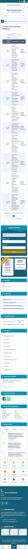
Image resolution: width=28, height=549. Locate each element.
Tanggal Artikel (8, 41)
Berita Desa (7, 339)
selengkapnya (9, 380)
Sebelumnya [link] (8, 216)
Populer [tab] (15, 429)
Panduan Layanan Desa (10, 349)
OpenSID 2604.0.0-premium (9, 541)
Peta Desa (6, 366)
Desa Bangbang (21, 540)
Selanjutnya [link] (19, 218)
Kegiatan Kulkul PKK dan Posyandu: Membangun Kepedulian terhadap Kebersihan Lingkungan (14, 445)
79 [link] (13, 218)
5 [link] (6, 218)
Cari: (5, 37)
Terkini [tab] (6, 429)
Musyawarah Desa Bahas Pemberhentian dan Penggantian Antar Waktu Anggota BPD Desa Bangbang (15, 98)
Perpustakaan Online (9, 336)
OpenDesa (19, 541)
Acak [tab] (22, 429)
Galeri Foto (7, 294)
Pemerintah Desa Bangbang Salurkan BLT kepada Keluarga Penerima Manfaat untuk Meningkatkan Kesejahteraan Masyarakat (15, 202)
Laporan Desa (7, 356)
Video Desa (7, 363)
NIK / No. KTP (5, 238)
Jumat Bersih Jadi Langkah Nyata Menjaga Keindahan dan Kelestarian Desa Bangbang (15, 128)
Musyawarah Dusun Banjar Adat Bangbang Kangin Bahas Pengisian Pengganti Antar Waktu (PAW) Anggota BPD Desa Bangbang (17, 455)
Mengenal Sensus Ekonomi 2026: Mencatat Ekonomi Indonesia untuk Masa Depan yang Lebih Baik (15, 51)
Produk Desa (7, 346)
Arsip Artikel (8, 424)
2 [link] (16, 216)
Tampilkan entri (14, 34)
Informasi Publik (8, 369)
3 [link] (19, 216)
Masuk (14, 252)
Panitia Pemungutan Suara (10, 359)
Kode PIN (4, 245)
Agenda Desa (7, 342)
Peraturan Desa (8, 352)
